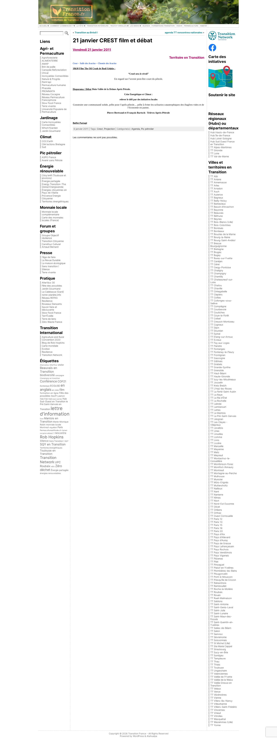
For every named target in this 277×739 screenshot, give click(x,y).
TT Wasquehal (218, 719)
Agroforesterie (49, 57)
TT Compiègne (218, 306)
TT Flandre (216, 346)
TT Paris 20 (216, 531)
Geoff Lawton (58, 396)
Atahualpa (152, 736)
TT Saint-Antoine (219, 604)
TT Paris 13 (216, 522)
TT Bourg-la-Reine (220, 237)
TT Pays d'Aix (217, 534)
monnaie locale (53, 424)
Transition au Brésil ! (86, 32)
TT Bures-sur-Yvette (221, 258)
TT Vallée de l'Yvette (221, 676)
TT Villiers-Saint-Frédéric (223, 706)
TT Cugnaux (216, 324)
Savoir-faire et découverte (49, 308)
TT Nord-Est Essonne (222, 503)
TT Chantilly (216, 276)
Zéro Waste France (52, 322)
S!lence (46, 269)
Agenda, (136, 128)
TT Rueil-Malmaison (221, 598)
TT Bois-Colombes (220, 225)
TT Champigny (218, 273)
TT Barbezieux (218, 203)
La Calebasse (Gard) (53, 291)
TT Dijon (214, 327)
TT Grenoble (217, 370)
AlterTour (53, 365)
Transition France (137, 733)
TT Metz (214, 452)
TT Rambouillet (218, 586)
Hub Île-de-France (220, 135)
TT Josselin (216, 382)
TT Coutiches (217, 312)
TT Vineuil (215, 713)
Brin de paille (48, 66)
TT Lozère (215, 443)
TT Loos (214, 440)
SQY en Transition (53, 444)
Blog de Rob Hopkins (53, 342)
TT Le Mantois (218, 413)
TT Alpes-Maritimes (221, 147)
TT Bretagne (216, 249)
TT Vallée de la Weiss (221, 679)
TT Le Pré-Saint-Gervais (223, 416)
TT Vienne (215, 697)
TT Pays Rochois (219, 549)
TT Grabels (216, 364)
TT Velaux (215, 688)
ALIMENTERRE (50, 60)
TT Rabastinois (218, 583)
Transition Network (52, 355)
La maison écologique (53, 263)
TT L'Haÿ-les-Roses (221, 388)
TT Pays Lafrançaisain (222, 546)
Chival (45, 73)
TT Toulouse (217, 667)
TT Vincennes (217, 710)
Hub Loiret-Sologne (220, 138)
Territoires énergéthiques (55, 201)
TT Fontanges (217, 349)
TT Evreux (215, 339)
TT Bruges (215, 252)
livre (41, 419)
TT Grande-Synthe (220, 367)
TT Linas (214, 431)
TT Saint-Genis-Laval (221, 607)
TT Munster (216, 479)
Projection (109, 128)
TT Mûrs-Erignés (219, 482)
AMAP (45, 63)
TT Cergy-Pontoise (220, 267)
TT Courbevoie (218, 309)
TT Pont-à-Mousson (221, 576)
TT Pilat (214, 561)
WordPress (138, 736)
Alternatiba (44, 365)
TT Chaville (216, 288)
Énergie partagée (51, 181)
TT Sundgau (216, 655)
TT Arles (214, 185)
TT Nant (214, 491)
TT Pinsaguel (217, 564)
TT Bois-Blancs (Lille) (221, 222)
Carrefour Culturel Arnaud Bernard (51, 245)
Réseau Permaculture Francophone (53, 98)
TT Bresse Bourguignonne (218, 244)
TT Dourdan (216, 330)
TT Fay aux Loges (220, 343)
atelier (61, 365)
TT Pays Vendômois (221, 552)
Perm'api (46, 82)
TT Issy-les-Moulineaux (223, 379)
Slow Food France (51, 103)
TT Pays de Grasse (220, 543)
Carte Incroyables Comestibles (51, 123)
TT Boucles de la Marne (222, 234)
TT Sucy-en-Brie (219, 652)
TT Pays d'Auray (219, 540)
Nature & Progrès (51, 79)
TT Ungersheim (218, 670)
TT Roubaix (216, 592)
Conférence (48, 381)
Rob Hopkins (51, 437)
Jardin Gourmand (51, 131)
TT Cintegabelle (218, 291)
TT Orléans (216, 509)
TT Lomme (216, 437)
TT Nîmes (215, 497)
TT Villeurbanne (218, 703)
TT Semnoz (216, 634)
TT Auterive (216, 194)
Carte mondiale (50, 345)
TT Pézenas (216, 558)
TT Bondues (216, 228)
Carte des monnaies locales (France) (52, 219)
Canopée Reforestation (54, 69)
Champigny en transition (50, 378)
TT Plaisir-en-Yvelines (222, 567)
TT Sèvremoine (218, 637)
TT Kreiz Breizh (218, 385)
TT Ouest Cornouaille (221, 516)
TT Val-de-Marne (219, 156)
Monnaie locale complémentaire (50, 213)
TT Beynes (216, 219)
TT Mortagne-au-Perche (223, 473)
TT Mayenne (217, 449)
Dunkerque (45, 386)
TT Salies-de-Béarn (220, 628)
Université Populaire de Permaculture (54, 110)
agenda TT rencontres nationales (183, 32)
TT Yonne (215, 725)
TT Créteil (215, 318)
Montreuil (44, 427)
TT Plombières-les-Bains (223, 570)
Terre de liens (49, 318)
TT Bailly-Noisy (218, 200)
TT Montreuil (217, 470)
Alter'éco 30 (48, 282)
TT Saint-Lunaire (219, 613)
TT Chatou (216, 285)
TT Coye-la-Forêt (219, 315)
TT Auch (214, 191)
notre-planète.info (51, 294)
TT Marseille (216, 446)
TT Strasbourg (218, 649)
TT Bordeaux (217, 231)
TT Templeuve (218, 658)
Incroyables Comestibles (55, 76)
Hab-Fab (44, 399)
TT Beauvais (216, 212)
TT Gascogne (217, 358)
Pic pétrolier (147, 128)
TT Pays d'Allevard (220, 537)
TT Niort (214, 500)
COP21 (62, 381)
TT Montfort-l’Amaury (221, 467)
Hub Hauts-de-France (222, 132)
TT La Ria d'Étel (218, 397)
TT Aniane (215, 179)
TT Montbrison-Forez (221, 464)
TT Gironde (216, 150)
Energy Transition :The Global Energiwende (54, 185)
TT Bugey (215, 255)
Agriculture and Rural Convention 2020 (53, 338)
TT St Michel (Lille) (220, 643)
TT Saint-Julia (217, 610)
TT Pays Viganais (219, 555)
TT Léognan (216, 419)
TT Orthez (215, 512)
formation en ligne (49, 393)
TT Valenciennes (219, 673)
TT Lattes (215, 410)
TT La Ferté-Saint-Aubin (223, 391)
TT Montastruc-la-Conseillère (220, 459)
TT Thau (214, 661)
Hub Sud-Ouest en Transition (53, 400)
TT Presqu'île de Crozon (223, 580)
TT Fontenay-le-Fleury (222, 352)
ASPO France (49, 157)
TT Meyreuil (216, 455)
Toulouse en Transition (48, 452)
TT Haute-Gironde (220, 376)
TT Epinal (215, 333)
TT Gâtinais (216, 361)
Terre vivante (49, 106)
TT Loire (214, 153)
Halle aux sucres (55, 399)
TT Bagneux (216, 197)
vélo (53, 466)
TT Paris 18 (216, 528)
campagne (59, 375)
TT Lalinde (215, 403)
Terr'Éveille (47, 315)
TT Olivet (215, 506)
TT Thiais (215, 664)
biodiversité (47, 375)
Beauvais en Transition (48, 369)
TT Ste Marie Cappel (221, 646)
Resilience (47, 301)
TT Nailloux (216, 488)
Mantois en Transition (49, 420)
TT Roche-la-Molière (221, 589)
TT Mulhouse (217, 476)
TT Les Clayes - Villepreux (218, 423)
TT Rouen (215, 595)
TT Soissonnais (218, 640)
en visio (55, 390)
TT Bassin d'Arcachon (222, 206)
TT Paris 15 (216, 525)
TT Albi (214, 176)
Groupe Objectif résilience (50, 236)
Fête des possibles (52, 285)
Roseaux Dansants (52, 304)
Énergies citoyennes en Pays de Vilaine (54, 191)
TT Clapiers (216, 294)
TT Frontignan (217, 355)
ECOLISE (55, 385)
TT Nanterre (216, 494)
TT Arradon (216, 188)
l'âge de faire (48, 257)
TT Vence (215, 691)
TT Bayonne (216, 209)
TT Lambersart (218, 406)
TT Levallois (216, 428)
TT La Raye (216, 394)
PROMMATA (48, 91)
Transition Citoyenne (53, 241)
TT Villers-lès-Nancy (221, 700)
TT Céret (215, 264)
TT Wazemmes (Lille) (221, 722)
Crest (100, 128)
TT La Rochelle (218, 400)
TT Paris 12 (216, 519)
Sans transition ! (50, 266)
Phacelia (46, 88)
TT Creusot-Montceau (222, 321)
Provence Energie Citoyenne (51, 197)
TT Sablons (216, 601)
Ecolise (46, 348)
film (61, 389)
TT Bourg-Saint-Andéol (222, 240)
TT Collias (215, 297)
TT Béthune (216, 216)
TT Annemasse (218, 182)
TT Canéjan (216, 261)
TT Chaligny (216, 270)
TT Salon (215, 631)
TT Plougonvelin (218, 573)
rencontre (60, 433)
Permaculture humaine (54, 85)
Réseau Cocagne (51, 94)
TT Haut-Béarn (218, 373)
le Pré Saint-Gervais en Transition (54, 405)
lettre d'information (54, 411)
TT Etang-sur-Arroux (221, 336)
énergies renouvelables (50, 473)
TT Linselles (216, 434)
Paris (60, 427)
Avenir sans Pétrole (52, 160)
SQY (66, 441)
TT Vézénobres (218, 694)
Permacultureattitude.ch (50, 430)
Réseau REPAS (50, 297)
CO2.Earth (47, 141)
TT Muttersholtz (219, 485)
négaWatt (53, 428)
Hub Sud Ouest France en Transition (222, 143)
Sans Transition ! (56, 441)
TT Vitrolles (216, 716)
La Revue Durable (51, 260)
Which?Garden (50, 128)
